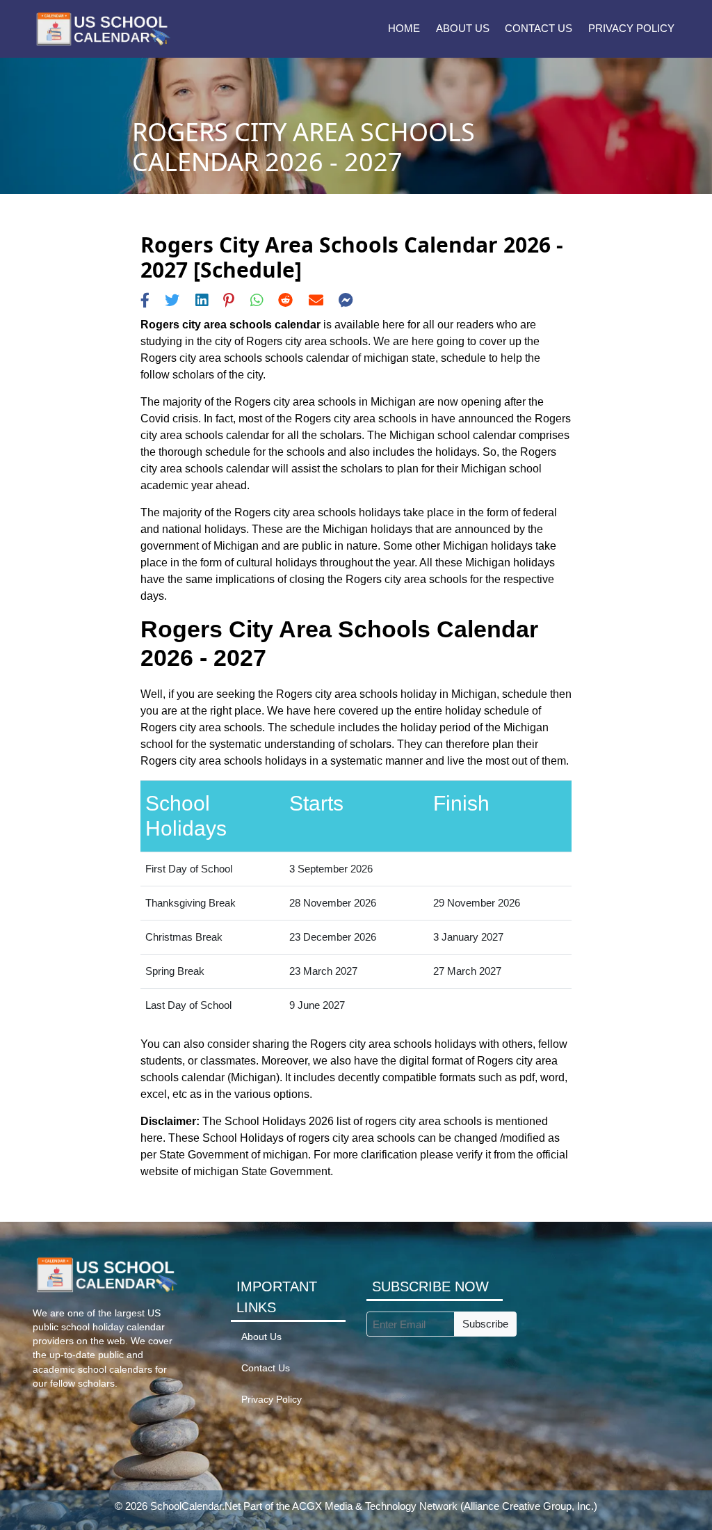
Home (404, 28)
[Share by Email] (316, 300)
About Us (463, 28)
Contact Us (538, 28)
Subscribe (485, 1324)
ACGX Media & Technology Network (375, 1506)
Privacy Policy (631, 28)
